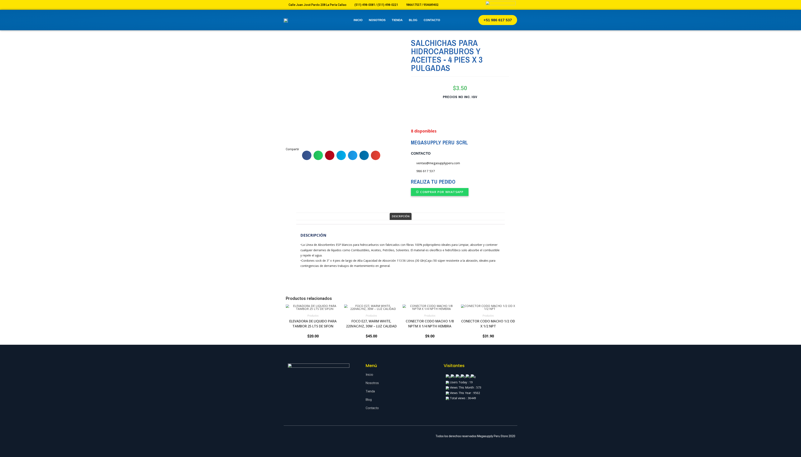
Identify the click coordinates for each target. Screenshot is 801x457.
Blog (413, 20)
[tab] (401, 216)
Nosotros (377, 20)
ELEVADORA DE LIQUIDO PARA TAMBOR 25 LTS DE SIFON (313, 323)
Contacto (432, 20)
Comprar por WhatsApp (441, 192)
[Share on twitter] (352, 155)
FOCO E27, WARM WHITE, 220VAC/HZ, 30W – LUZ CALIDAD (371, 323)
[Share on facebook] (306, 155)
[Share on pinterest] (329, 155)
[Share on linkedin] (364, 155)
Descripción (400, 216)
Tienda (397, 20)
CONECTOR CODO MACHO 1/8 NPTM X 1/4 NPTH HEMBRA (430, 323)
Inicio (358, 20)
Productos (313, 315)
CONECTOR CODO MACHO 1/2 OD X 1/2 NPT (488, 323)
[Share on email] (375, 155)
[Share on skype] (341, 155)
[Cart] (465, 20)
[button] (497, 20)
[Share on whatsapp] (318, 155)
